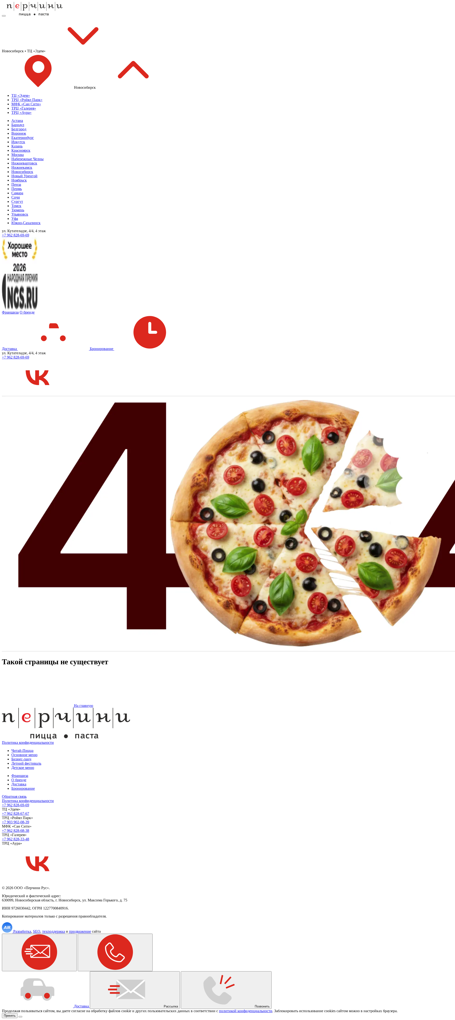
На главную (83, 706)
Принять (10, 1015)
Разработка (22, 931)
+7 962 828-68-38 (15, 831)
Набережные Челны (27, 159)
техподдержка (53, 931)
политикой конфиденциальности (245, 1011)
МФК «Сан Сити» (26, 104)
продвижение (80, 931)
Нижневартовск (24, 163)
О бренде (27, 312)
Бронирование (102, 349)
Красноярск (20, 150)
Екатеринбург (22, 138)
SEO (36, 931)
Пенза (16, 184)
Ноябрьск (19, 180)
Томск (16, 206)
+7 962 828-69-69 (15, 235)
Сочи (15, 197)
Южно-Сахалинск (26, 223)
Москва (17, 155)
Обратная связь (14, 796)
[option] (232, 95)
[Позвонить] (115, 952)
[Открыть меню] (4, 16)
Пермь (16, 189)
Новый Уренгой (24, 176)
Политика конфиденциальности (28, 743)
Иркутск (18, 142)
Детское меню (22, 768)
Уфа (14, 219)
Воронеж (18, 133)
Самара (17, 193)
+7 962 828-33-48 (15, 839)
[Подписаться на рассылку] (39, 952)
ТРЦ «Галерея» (23, 108)
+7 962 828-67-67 (15, 814)
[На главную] (35, 15)
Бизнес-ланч (21, 759)
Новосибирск (22, 172)
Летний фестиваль (26, 763)
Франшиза (10, 312)
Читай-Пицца (22, 751)
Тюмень (17, 210)
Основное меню (24, 755)
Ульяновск (19, 214)
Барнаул (17, 125)
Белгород (18, 129)
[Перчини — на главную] (66, 738)
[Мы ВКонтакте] (37, 394)
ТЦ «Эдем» (20, 95)
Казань (17, 146)
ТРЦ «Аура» (21, 113)
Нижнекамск (21, 167)
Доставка (10, 349)
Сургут (17, 202)
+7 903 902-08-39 (15, 822)
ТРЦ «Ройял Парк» (26, 100)
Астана (17, 121)
